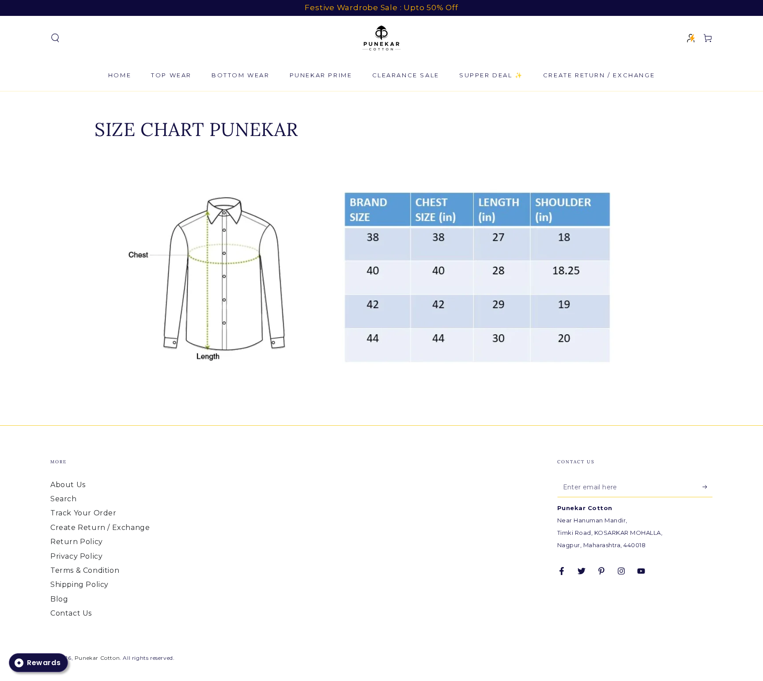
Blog (59, 599)
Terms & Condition (84, 570)
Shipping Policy (79, 584)
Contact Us (71, 613)
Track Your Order (83, 513)
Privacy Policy (76, 556)
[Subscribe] (708, 487)
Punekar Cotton (97, 658)
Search (63, 499)
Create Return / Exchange (100, 527)
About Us (68, 484)
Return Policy (76, 541)
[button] (55, 38)
